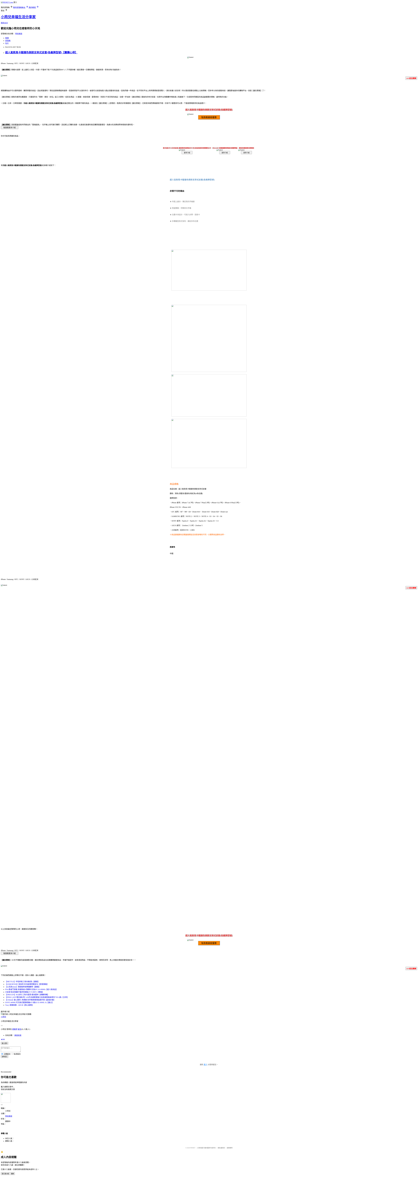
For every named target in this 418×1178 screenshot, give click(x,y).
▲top (3, 1039)
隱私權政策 (221, 1148)
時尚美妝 (18, 34)
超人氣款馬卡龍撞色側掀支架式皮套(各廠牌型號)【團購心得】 (41, 52)
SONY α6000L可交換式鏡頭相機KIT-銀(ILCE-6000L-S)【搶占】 (29, 1002)
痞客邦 (14, 1029)
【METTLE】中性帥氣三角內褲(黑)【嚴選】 (22, 981)
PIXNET (192, 1148)
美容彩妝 (17, 1035)
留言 (19, 1029)
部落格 (7, 41)
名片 (7, 43)
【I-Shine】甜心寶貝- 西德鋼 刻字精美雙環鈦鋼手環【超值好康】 (30, 1000)
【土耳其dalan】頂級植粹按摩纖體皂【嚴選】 (22, 987)
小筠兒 (3, 1017)
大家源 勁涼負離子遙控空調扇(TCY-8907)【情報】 (24, 992)
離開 (12, 1174)
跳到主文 (4, 23)
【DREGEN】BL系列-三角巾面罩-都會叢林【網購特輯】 (27, 995)
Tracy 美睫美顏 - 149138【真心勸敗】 (19, 1005)
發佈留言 (4, 1056)
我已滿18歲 (5, 1174)
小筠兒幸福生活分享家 (18, 17)
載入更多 (4, 1043)
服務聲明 (230, 1148)
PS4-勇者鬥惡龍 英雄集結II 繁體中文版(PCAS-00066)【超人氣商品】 (31, 989)
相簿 (7, 38)
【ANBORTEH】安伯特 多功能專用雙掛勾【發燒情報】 (26, 984)
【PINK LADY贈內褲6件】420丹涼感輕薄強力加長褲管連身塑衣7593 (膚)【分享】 (37, 997)
